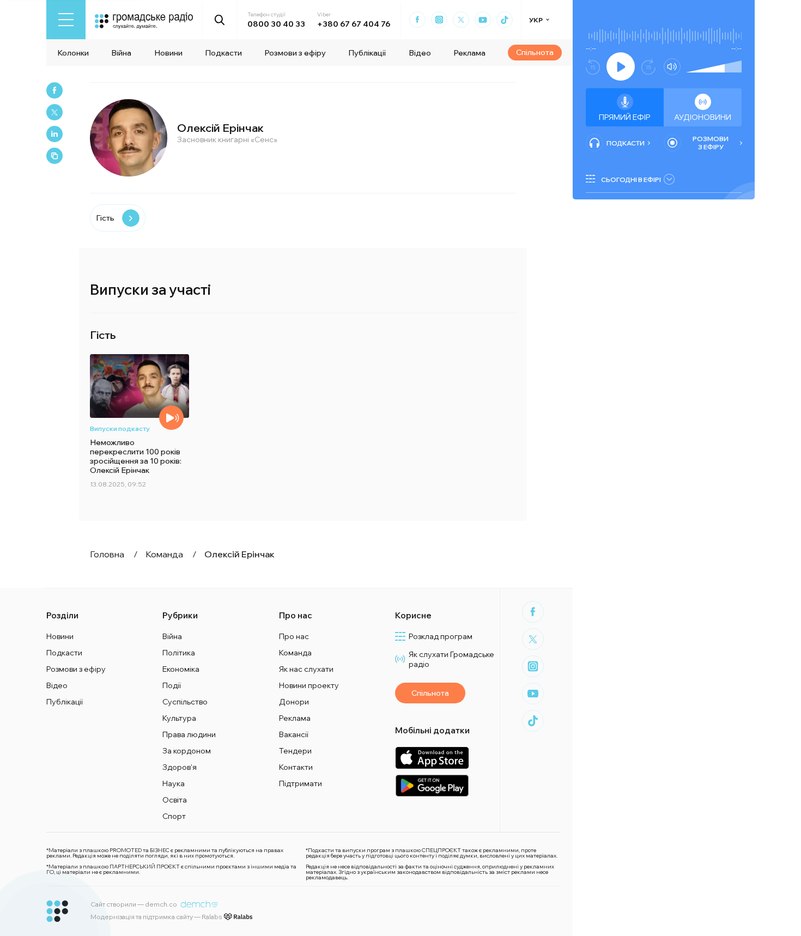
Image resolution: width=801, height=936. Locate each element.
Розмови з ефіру (295, 53)
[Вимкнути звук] (672, 66)
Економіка (180, 669)
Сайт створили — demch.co (133, 904)
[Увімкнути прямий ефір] (620, 66)
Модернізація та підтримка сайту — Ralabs (156, 917)
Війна (121, 53)
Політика (178, 653)
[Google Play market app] (432, 785)
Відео (420, 53)
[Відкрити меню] (66, 19)
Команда (295, 653)
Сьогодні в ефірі (631, 179)
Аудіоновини (702, 117)
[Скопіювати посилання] (54, 156)
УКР (536, 20)
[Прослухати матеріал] (171, 417)
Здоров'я (179, 767)
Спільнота (535, 52)
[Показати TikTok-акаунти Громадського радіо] (504, 19)
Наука (173, 783)
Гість (105, 218)
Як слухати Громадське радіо (451, 659)
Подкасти (223, 53)
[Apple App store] (432, 757)
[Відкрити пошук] (220, 19)
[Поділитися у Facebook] (54, 90)
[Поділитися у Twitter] (54, 112)
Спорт (174, 816)
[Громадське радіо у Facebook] (417, 19)
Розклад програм (440, 636)
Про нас (294, 636)
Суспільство (185, 702)
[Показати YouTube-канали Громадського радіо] (483, 19)
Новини (168, 53)
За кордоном (186, 751)
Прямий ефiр (625, 117)
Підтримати (300, 783)
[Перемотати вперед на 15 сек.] (648, 67)
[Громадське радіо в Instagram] (439, 19)
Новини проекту (309, 685)
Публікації (367, 53)
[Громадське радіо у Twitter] (461, 19)
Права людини (189, 734)
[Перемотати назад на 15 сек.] (593, 67)
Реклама (469, 53)
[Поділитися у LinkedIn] (54, 134)
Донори (294, 702)
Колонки (73, 53)
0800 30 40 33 (276, 24)
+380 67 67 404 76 (353, 24)
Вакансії (293, 734)
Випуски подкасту (120, 428)
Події (171, 685)
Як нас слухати (306, 669)
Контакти (296, 767)
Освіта (174, 800)
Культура (179, 718)
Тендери (295, 751)
